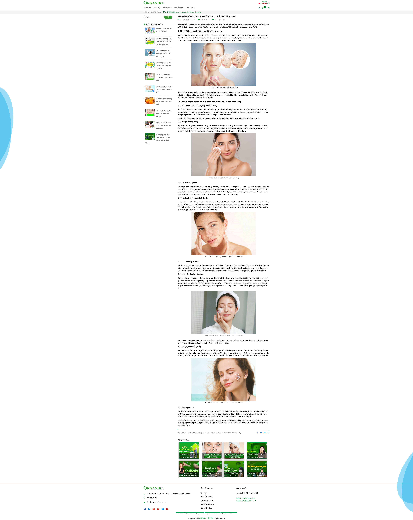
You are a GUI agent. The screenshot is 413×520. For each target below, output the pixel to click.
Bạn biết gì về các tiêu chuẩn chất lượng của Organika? (163, 65)
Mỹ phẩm (209, 514)
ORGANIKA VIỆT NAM (206, 518)
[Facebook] (258, 433)
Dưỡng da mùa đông (222, 433)
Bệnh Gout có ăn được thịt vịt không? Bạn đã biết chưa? (163, 125)
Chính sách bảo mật (206, 497)
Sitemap (233, 514)
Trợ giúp (225, 514)
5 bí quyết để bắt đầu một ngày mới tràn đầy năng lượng (163, 53)
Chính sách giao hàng (207, 504)
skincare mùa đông (235, 433)
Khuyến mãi (199, 514)
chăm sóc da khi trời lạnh (189, 433)
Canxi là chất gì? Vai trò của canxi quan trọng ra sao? (164, 89)
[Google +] (268, 433)
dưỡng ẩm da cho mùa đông (207, 433)
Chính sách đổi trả (206, 508)
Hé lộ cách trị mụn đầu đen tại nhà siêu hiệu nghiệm (163, 113)
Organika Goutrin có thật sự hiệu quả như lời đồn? (164, 77)
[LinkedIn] (265, 433)
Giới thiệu (203, 493)
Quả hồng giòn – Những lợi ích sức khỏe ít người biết (164, 101)
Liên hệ (217, 514)
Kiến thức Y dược (220, 19)
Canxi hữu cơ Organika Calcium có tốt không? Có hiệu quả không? (163, 41)
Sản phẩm (189, 514)
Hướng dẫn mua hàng (207, 501)
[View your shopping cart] (263, 8)
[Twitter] (261, 433)
